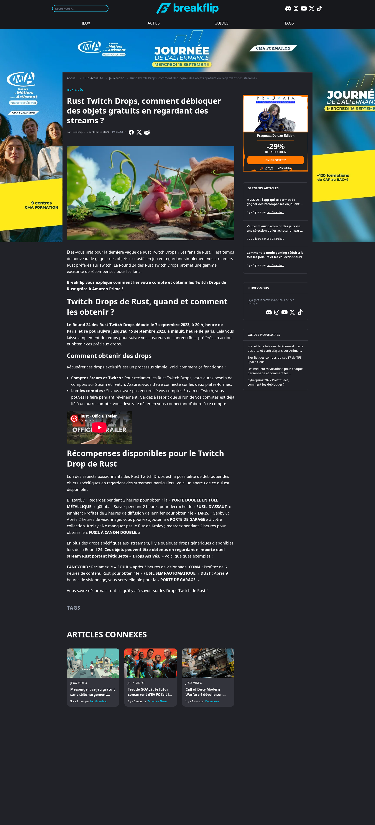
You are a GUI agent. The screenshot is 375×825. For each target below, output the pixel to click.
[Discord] (288, 8)
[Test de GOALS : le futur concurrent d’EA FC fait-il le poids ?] (150, 677)
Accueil (72, 78)
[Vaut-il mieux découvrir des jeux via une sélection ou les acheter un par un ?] (275, 234)
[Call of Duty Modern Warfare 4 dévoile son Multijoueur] (208, 677)
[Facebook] (131, 132)
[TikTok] (319, 8)
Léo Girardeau (98, 701)
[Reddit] (146, 132)
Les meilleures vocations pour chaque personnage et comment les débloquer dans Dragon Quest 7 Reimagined (275, 371)
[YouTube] (303, 8)
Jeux (86, 23)
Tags (289, 23)
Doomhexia (212, 701)
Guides (221, 23)
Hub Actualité (93, 78)
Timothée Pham (157, 701)
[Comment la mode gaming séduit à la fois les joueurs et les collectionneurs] (275, 260)
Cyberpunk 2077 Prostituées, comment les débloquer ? (268, 382)
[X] (311, 8)
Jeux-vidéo (116, 78)
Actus (154, 23)
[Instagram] (296, 8)
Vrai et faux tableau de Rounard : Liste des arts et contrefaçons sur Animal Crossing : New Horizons (275, 348)
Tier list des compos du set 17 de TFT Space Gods (274, 359)
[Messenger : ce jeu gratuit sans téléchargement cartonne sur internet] (93, 677)
